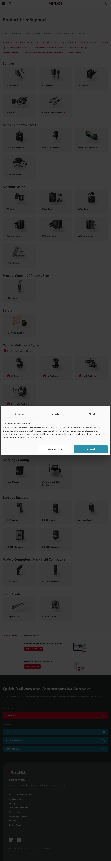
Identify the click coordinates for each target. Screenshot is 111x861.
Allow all (90, 449)
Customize (53, 449)
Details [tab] (55, 414)
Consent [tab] (19, 414)
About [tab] (92, 414)
